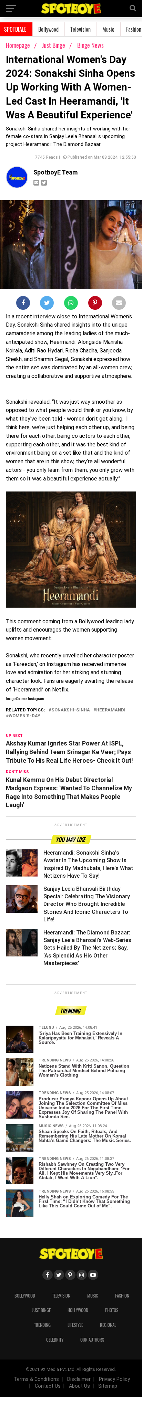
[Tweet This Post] (47, 304)
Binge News (90, 45)
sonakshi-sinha (70, 710)
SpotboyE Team (55, 172)
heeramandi (110, 710)
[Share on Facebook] (23, 304)
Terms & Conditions (36, 1379)
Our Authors (92, 1339)
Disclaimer (79, 1379)
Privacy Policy (114, 1379)
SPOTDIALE (15, 29)
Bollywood (48, 29)
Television (80, 29)
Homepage (18, 45)
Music (108, 29)
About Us (79, 1386)
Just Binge (54, 45)
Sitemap (107, 1386)
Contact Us (48, 1386)
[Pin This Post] (95, 304)
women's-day (24, 716)
